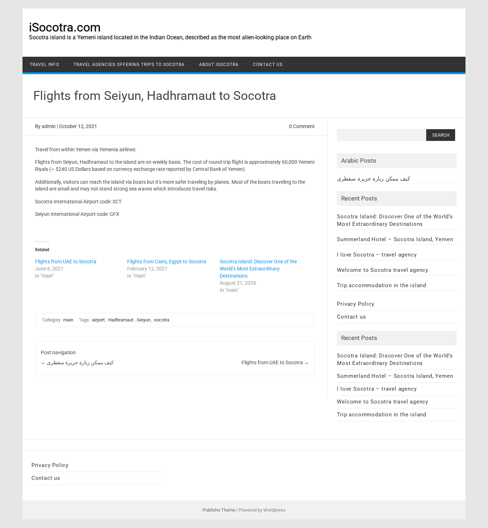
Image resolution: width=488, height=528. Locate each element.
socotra (161, 320)
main (68, 320)
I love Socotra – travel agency (377, 255)
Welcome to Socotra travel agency (382, 270)
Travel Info (44, 64)
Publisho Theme (219, 510)
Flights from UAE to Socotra (65, 261)
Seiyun (143, 320)
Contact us (268, 64)
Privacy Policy (355, 304)
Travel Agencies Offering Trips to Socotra (129, 64)
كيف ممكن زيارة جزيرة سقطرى (77, 362)
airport (98, 320)
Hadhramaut (120, 320)
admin (49, 126)
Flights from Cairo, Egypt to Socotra (166, 261)
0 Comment (302, 126)
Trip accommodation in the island (381, 285)
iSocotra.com (65, 27)
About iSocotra (219, 64)
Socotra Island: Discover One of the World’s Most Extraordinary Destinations (258, 269)
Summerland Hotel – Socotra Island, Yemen (395, 239)
